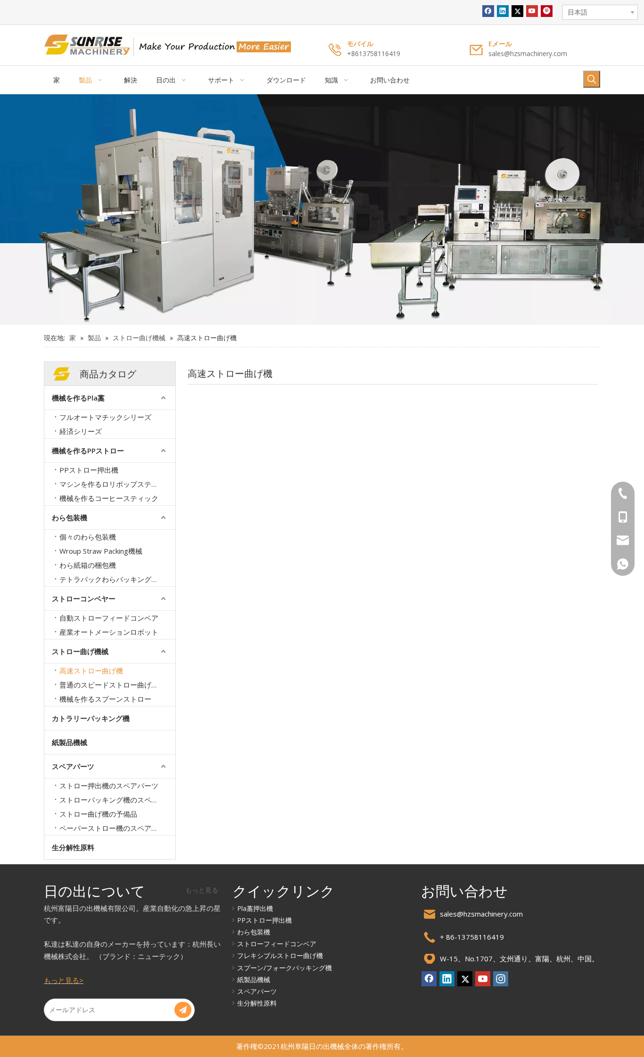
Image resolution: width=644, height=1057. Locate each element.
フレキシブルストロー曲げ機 (280, 955)
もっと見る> (63, 980)
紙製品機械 (69, 742)
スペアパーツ (73, 766)
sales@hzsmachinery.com (527, 53)
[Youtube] (532, 11)
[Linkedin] (503, 11)
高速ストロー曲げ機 (91, 670)
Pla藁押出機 (255, 908)
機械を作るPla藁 (78, 397)
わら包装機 (69, 517)
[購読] (182, 1010)
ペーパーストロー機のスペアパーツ (116, 828)
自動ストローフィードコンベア (108, 618)
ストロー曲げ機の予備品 (98, 814)
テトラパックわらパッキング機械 (112, 579)
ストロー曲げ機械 (80, 651)
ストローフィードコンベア (276, 943)
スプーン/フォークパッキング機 (284, 967)
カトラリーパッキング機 (91, 718)
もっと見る (201, 890)
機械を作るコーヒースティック (108, 498)
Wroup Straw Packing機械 (100, 551)
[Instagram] (500, 978)
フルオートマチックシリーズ (105, 417)
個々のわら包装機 (87, 536)
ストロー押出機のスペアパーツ (108, 785)
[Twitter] (517, 11)
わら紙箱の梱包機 (87, 565)
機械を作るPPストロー (88, 450)
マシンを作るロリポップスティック (116, 484)
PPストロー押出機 (88, 470)
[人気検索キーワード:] (591, 79)
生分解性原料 (73, 847)
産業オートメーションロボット (108, 632)
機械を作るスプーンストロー (105, 699)
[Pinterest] (547, 11)
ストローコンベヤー (84, 598)
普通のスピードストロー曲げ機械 (112, 684)
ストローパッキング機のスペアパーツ (117, 799)
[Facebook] (488, 11)
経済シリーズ (80, 431)
